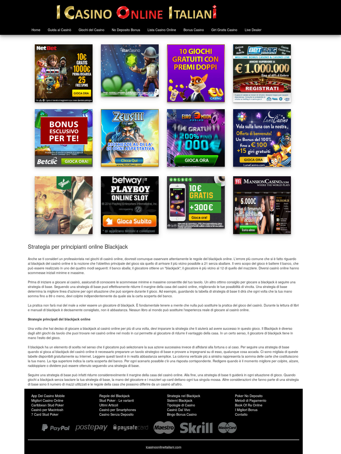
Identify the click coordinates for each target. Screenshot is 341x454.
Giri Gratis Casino (224, 29)
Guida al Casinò (59, 29)
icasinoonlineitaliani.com (163, 447)
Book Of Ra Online (248, 405)
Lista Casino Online (162, 29)
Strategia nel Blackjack (183, 395)
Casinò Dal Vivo (178, 409)
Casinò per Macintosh (47, 409)
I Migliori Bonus (246, 409)
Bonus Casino (193, 29)
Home (36, 29)
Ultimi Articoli (108, 405)
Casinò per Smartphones (117, 409)
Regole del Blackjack (114, 395)
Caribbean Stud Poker (47, 405)
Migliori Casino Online (47, 400)
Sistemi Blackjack (179, 400)
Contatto (241, 414)
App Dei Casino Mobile (48, 395)
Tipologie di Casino (181, 405)
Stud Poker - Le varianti (116, 400)
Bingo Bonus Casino (182, 414)
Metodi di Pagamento (250, 400)
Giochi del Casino (91, 29)
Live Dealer (253, 29)
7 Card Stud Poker (44, 414)
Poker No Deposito (249, 395)
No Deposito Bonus (126, 29)
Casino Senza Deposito (116, 414)
